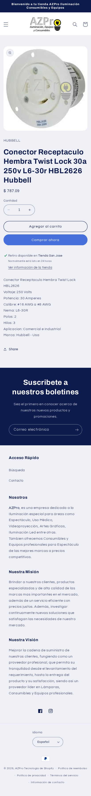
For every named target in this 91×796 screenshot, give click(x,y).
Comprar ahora (46, 240)
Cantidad (10, 200)
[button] (6, 24)
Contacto (16, 480)
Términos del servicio (64, 775)
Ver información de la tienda (30, 267)
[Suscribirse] (77, 429)
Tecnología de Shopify (39, 768)
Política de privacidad (31, 775)
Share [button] (13, 349)
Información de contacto (47, 782)
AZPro (19, 768)
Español (43, 741)
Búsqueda (17, 470)
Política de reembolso (72, 768)
